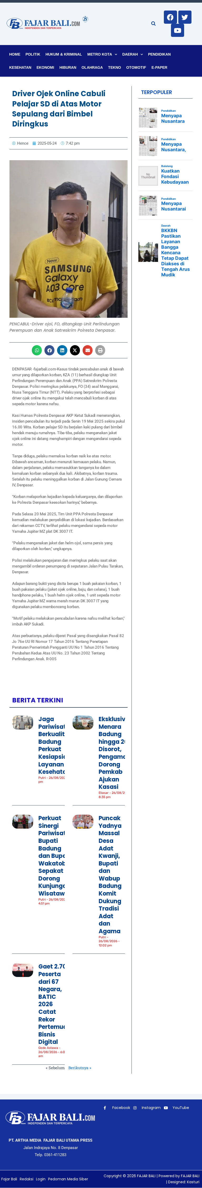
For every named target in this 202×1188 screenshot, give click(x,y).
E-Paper (159, 67)
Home (14, 54)
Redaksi (26, 1179)
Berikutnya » (79, 1067)
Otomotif (136, 67)
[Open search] (153, 23)
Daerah (130, 54)
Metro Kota (99, 54)
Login (41, 1179)
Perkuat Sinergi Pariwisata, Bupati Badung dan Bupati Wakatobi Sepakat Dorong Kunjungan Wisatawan (55, 856)
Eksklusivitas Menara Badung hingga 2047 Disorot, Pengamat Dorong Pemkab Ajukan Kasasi (118, 753)
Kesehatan (20, 67)
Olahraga (92, 67)
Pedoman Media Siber (68, 1179)
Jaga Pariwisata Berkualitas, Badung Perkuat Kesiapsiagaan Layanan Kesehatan (60, 745)
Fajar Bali (9, 1179)
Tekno (114, 67)
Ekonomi (45, 67)
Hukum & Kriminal (64, 54)
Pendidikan (159, 54)
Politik (33, 54)
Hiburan (67, 67)
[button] (37, 350)
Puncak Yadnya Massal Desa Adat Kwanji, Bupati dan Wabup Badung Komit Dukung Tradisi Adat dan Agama (110, 874)
